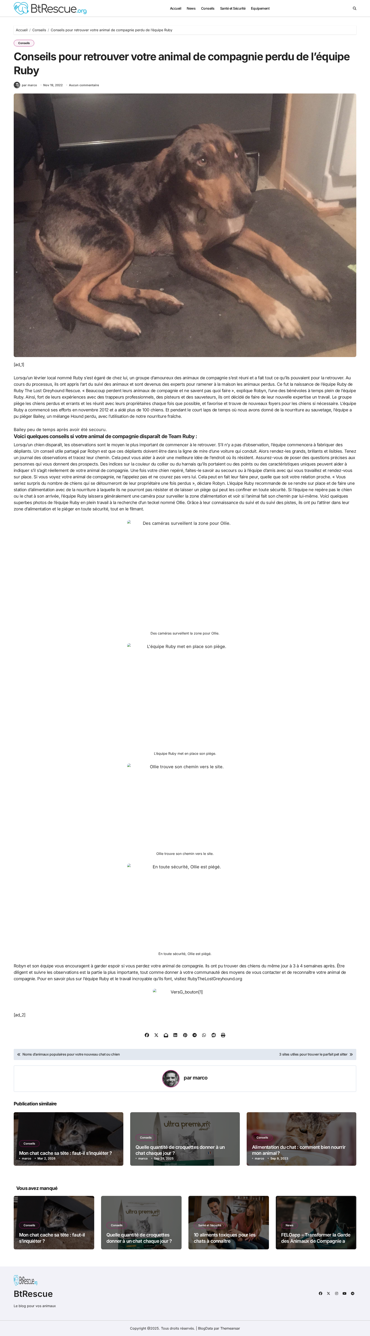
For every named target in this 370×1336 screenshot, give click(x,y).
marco (200, 1078)
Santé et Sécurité (233, 8)
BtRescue (33, 1294)
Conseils (208, 8)
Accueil (175, 8)
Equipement (260, 8)
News (191, 8)
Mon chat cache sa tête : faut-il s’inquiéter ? (65, 1153)
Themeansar (230, 1328)
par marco (29, 85)
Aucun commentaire (84, 85)
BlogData (205, 1328)
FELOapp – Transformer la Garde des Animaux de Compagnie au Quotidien (315, 1241)
